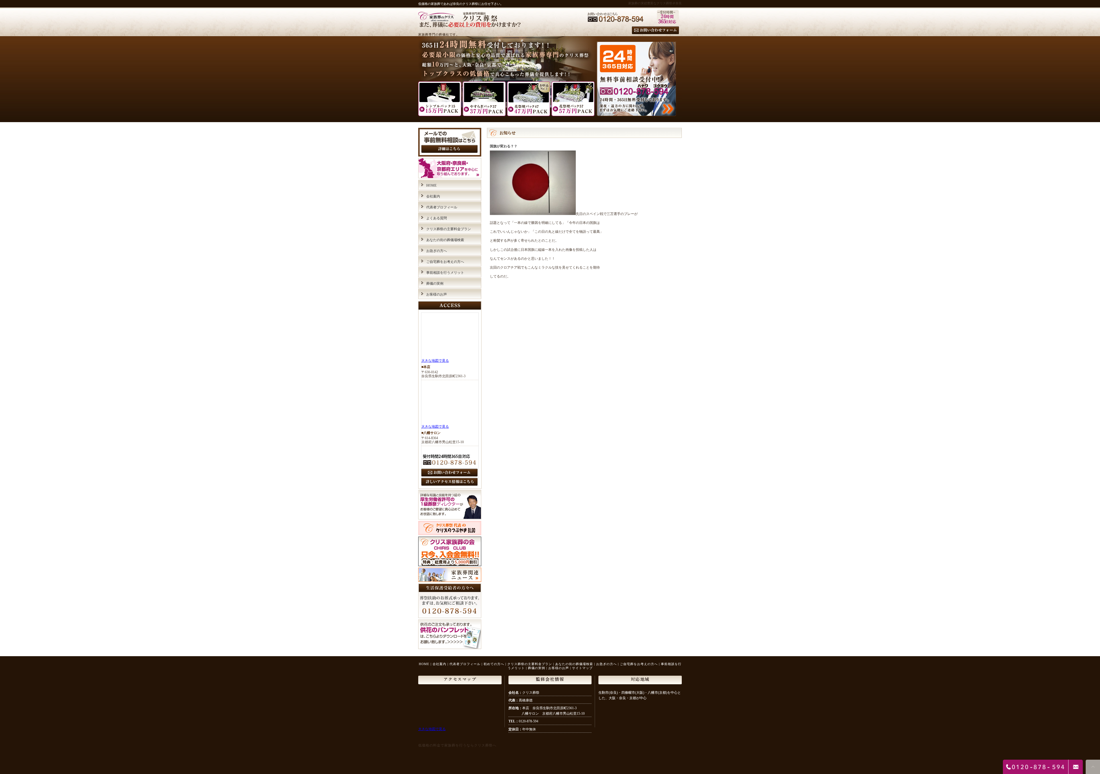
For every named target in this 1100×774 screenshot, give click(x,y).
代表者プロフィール (441, 207)
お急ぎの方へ (436, 251)
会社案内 (433, 196)
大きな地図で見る (435, 361)
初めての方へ (494, 664)
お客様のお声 (436, 294)
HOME (431, 185)
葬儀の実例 (434, 284)
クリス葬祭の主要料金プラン (448, 229)
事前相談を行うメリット (445, 273)
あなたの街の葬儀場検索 (445, 240)
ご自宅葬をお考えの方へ (445, 262)
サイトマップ (582, 668)
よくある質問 (436, 218)
